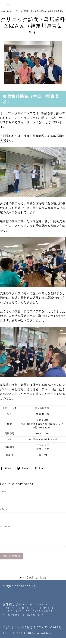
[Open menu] (8, 5)
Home (2, 11)
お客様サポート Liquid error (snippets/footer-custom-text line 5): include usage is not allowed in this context (29, 610)
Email (3, 509)
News (9, 11)
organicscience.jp (19, 586)
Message (5, 526)
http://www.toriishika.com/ (42, 439)
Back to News (36, 577)
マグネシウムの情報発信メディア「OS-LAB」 (33, 627)
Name (3, 491)
